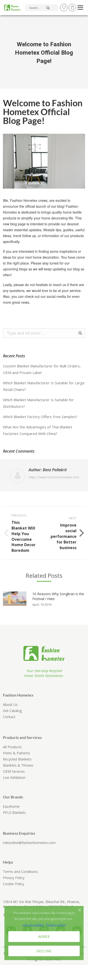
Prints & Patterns (16, 753)
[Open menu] (79, 6)
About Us (10, 704)
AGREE (44, 936)
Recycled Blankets (17, 759)
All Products (12, 747)
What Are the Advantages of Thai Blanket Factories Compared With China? (37, 430)
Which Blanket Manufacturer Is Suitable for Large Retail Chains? (44, 386)
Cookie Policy (13, 883)
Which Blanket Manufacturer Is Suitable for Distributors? (38, 403)
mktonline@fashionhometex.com (29, 842)
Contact (9, 716)
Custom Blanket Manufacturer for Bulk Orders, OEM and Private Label (42, 369)
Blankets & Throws (18, 765)
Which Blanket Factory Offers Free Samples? (40, 416)
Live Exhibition (14, 777)
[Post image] (14, 598)
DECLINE (44, 950)
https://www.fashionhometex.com (54, 477)
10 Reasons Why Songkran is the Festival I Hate (58, 596)
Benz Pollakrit (55, 469)
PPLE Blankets (14, 812)
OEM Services (14, 771)
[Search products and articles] (48, 8)
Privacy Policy (13, 877)
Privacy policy (56, 924)
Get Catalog (12, 710)
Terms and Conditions (20, 871)
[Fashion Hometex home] (12, 8)
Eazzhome (11, 806)
